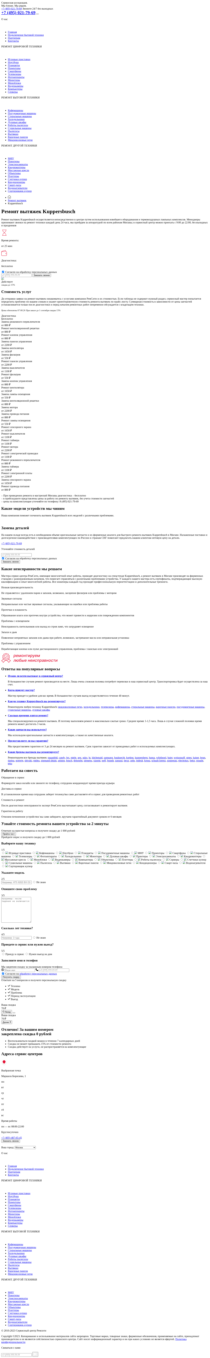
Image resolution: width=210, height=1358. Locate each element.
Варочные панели (18, 137)
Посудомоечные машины (22, 113)
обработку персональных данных (38, 973)
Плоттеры (13, 176)
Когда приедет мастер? (21, 690)
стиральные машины (143, 707)
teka (10, 763)
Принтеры (14, 161)
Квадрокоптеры (16, 167)
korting (130, 757)
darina (11, 760)
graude (199, 760)
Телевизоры (14, 74)
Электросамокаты (18, 164)
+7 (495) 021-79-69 (11, 8)
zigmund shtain (49, 760)
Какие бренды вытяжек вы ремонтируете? (33, 752)
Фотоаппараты (16, 77)
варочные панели (165, 707)
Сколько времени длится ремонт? (28, 715)
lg (90, 757)
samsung (108, 757)
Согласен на (31, 973)
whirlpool (161, 757)
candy (62, 757)
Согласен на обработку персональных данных (31, 272)
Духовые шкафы (17, 122)
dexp (126, 760)
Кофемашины (15, 110)
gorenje (19, 760)
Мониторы (14, 80)
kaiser (196, 757)
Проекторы (14, 68)
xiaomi (96, 760)
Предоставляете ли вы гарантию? (28, 740)
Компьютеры (15, 89)
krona (147, 760)
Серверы (13, 92)
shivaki (28, 760)
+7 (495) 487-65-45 (11, 1137)
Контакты (13, 41)
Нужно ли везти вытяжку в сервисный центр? (35, 676)
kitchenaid (97, 757)
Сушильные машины (20, 128)
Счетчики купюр (17, 179)
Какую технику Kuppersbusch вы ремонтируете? (37, 701)
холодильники (92, 707)
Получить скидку (11, 977)
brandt (110, 760)
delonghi (78, 760)
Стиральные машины (20, 116)
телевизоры (107, 707)
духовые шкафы (41, 709)
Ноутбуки (13, 62)
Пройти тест (9, 834)
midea (36, 760)
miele (73, 757)
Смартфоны (14, 71)
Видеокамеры (15, 86)
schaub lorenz (158, 760)
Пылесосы (14, 131)
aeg (79, 757)
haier (170, 757)
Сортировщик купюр (20, 191)
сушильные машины (19, 709)
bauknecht (119, 757)
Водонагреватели (17, 188)
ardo (132, 760)
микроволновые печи (70, 707)
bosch (69, 760)
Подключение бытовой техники (26, 35)
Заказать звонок (42, 275)
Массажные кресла (18, 170)
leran (202, 757)
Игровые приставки (19, 59)
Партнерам (14, 38)
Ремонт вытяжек (17, 200)
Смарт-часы (14, 185)
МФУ (11, 158)
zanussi (119, 760)
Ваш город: (7, 1147)
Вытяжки (13, 134)
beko (192, 760)
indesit (139, 760)
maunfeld (53, 757)
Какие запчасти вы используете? (27, 729)
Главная (12, 32)
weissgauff (179, 757)
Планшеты (14, 65)
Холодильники (16, 119)
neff (104, 760)
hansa (152, 757)
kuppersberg (141, 757)
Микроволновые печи (20, 140)
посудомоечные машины (190, 707)
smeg (189, 757)
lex (67, 757)
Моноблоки (14, 83)
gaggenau (172, 760)
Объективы (14, 173)
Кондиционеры (16, 182)
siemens (88, 760)
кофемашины (122, 707)
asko (85, 757)
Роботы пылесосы (18, 125)
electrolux (183, 760)
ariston (61, 760)
